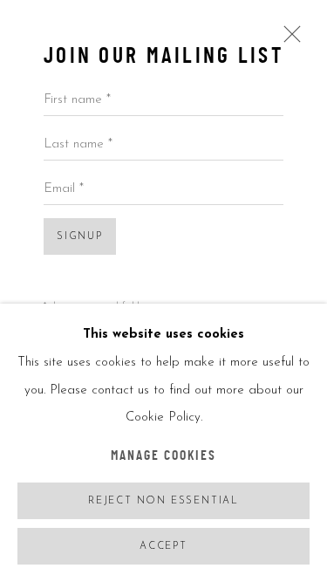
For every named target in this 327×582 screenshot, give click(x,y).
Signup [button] (80, 237)
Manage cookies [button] (164, 456)
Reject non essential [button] (163, 501)
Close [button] (288, 40)
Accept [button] (163, 546)
